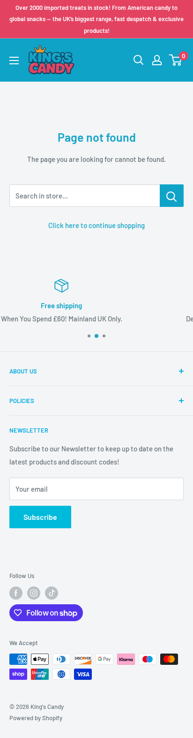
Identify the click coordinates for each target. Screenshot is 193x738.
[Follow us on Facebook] (15, 593)
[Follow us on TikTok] (51, 593)
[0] (176, 60)
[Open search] (139, 60)
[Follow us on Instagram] (33, 593)
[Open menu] (14, 60)
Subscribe (40, 516)
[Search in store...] (172, 195)
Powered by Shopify (35, 718)
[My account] (157, 60)
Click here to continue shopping (96, 225)
